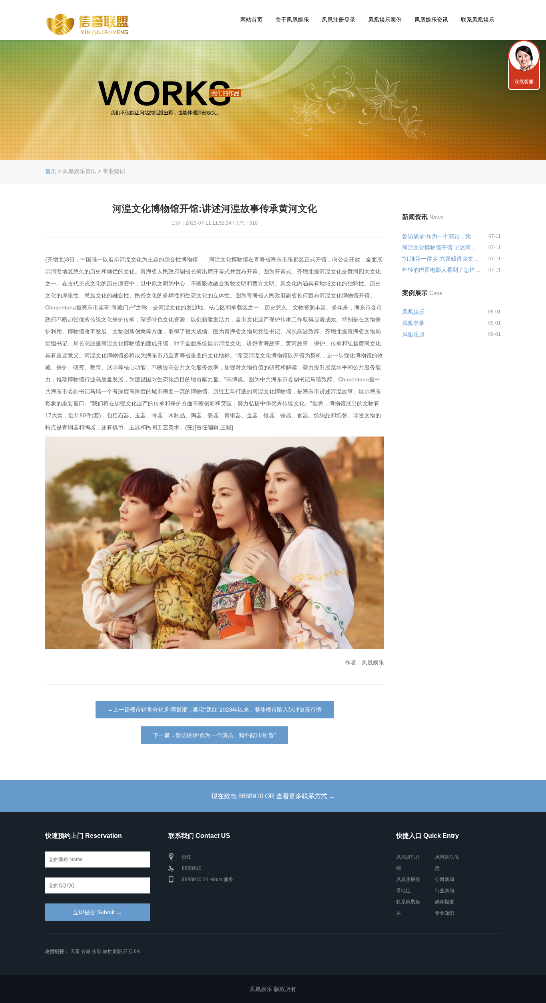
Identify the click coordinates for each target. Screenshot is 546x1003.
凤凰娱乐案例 (385, 19)
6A (137, 951)
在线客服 (524, 81)
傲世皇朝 (112, 951)
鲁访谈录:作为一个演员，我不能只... (441, 236)
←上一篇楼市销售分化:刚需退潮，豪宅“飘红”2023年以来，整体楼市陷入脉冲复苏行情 (215, 709)
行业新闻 (444, 890)
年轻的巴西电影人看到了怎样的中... (441, 270)
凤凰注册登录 (338, 19)
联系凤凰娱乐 (477, 19)
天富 (75, 951)
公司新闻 (444, 879)
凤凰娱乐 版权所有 (273, 989)
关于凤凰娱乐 (292, 19)
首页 (50, 171)
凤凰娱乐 (413, 312)
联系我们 (524, 56)
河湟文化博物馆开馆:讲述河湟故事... (441, 247)
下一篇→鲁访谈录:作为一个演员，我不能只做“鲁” (214, 735)
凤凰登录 (413, 323)
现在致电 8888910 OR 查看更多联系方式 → (273, 796)
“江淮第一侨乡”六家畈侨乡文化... (441, 258)
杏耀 (86, 951)
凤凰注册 (413, 334)
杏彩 (97, 951)
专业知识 (444, 913)
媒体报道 (444, 902)
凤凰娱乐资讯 (431, 19)
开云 (128, 951)
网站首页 (251, 19)
